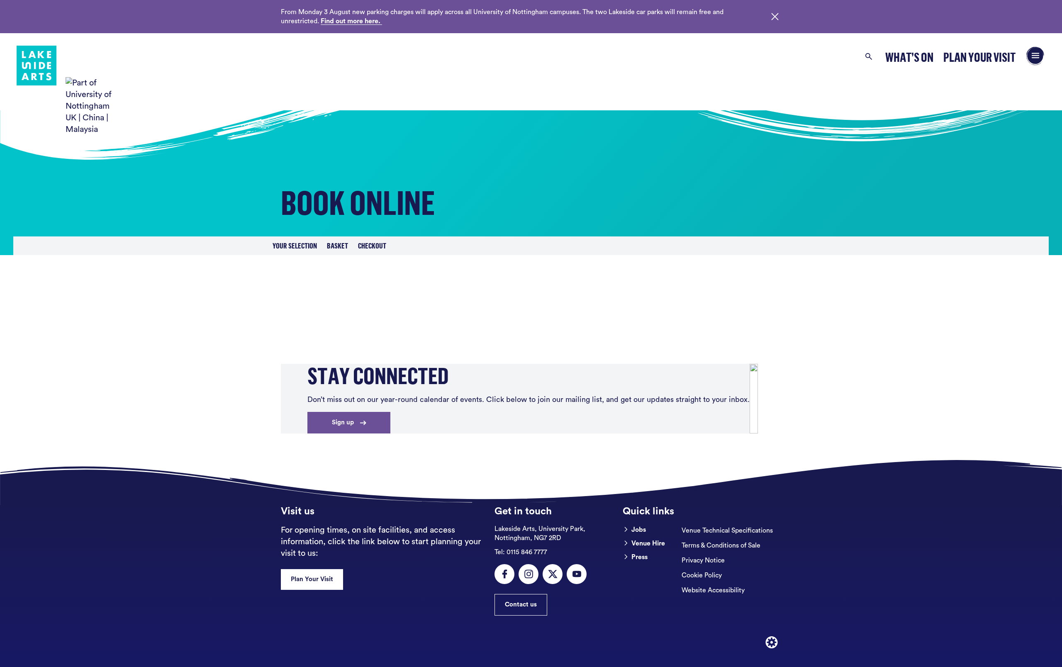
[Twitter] (553, 574)
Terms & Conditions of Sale (721, 545)
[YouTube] (577, 574)
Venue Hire (648, 543)
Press (639, 557)
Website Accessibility (713, 590)
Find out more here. (351, 21)
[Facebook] (504, 574)
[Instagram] (528, 574)
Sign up (343, 422)
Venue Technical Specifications (727, 530)
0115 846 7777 (520, 552)
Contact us (521, 604)
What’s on (909, 57)
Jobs (638, 529)
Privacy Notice (703, 560)
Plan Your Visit (979, 57)
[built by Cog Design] (771, 642)
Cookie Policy (702, 575)
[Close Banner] (775, 16)
